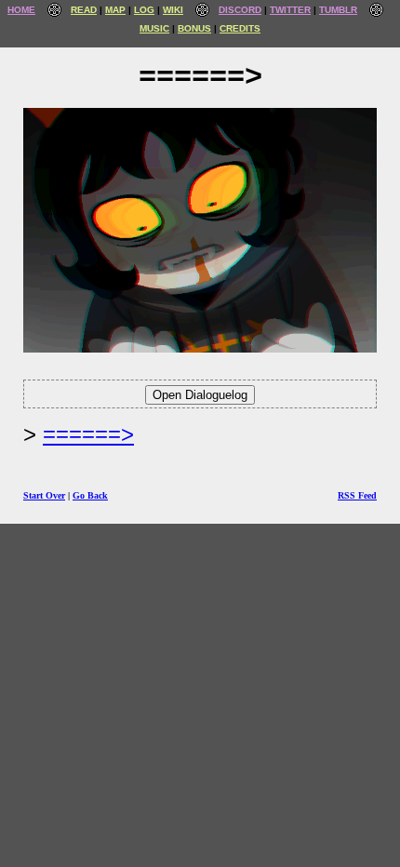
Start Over (44, 495)
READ (84, 10)
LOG (144, 10)
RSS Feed (357, 495)
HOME (21, 10)
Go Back (90, 495)
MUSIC (154, 28)
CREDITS (240, 28)
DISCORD (240, 10)
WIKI (173, 10)
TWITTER (290, 10)
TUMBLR (338, 10)
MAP (115, 10)
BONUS (194, 28)
